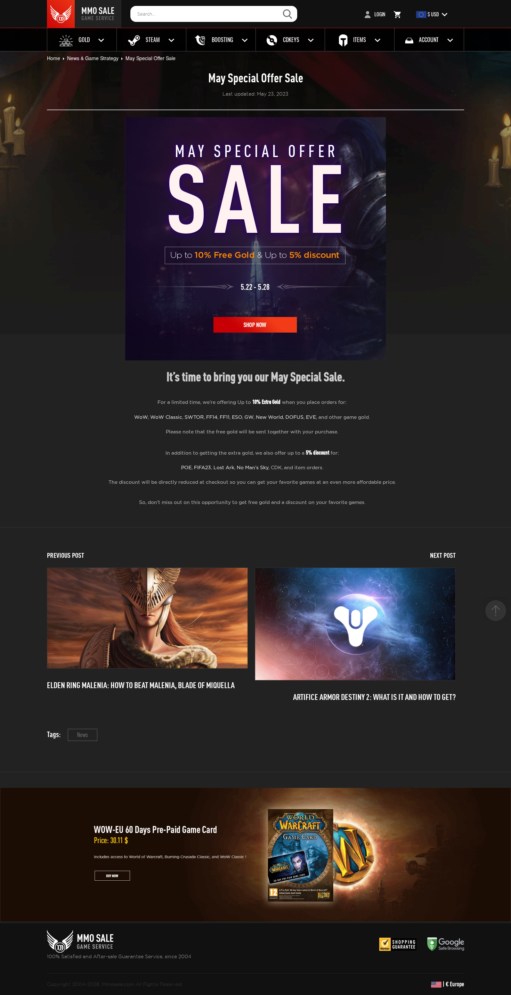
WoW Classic (166, 417)
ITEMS (359, 39)
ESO (237, 417)
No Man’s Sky (252, 467)
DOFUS (294, 417)
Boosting (222, 39)
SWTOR (194, 417)
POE (186, 467)
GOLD (84, 39)
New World (269, 417)
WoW (141, 417)
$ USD (433, 14)
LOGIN (379, 14)
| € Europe (452, 984)
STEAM (152, 39)
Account (428, 39)
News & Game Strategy (93, 58)
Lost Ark (223, 467)
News (82, 735)
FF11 (224, 417)
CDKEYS (291, 39)
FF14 (211, 417)
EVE (311, 417)
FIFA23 (202, 467)
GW (248, 417)
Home (53, 58)
